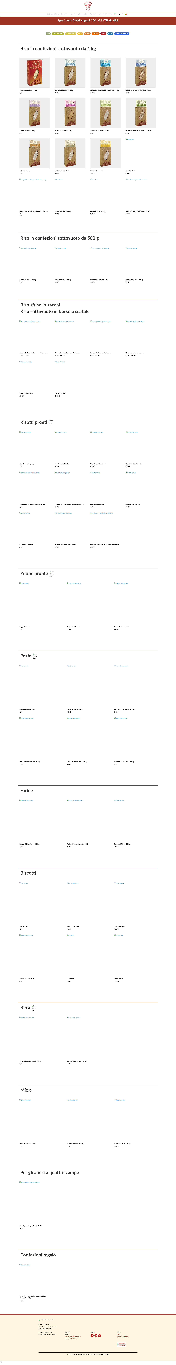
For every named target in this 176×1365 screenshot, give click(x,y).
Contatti (110, 14)
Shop (115, 14)
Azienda (49, 14)
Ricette (104, 14)
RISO (48, 33)
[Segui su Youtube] (99, 1335)
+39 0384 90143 (72, 1339)
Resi (118, 1334)
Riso (61, 14)
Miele (95, 14)
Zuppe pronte (70, 33)
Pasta (75, 14)
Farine (79, 14)
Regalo (99, 14)
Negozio (56, 14)
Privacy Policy (122, 1343)
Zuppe (71, 14)
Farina (87, 33)
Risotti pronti (58, 33)
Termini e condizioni (123, 1336)
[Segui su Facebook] (92, 1335)
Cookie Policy (122, 1345)
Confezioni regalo (121, 33)
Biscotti (85, 14)
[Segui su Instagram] (95, 1335)
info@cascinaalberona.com (73, 1336)
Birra (90, 14)
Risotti (66, 14)
